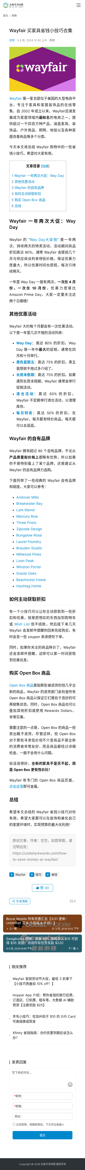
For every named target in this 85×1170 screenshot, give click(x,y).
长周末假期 (25, 375)
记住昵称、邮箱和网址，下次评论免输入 (39, 1124)
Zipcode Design (29, 529)
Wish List (22, 624)
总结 (16, 206)
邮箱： (19, 1106)
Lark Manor (25, 510)
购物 (52, 40)
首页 (5, 15)
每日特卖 (24, 413)
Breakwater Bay (29, 503)
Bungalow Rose (29, 535)
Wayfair (15, 98)
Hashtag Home (28, 586)
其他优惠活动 (23, 182)
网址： (19, 1116)
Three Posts (26, 523)
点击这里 (16, 786)
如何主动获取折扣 (26, 194)
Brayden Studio (29, 548)
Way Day (24, 343)
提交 (42, 1135)
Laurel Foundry (28, 542)
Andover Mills (27, 497)
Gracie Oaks (26, 573)
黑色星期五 (25, 362)
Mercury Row (27, 516)
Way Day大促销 (43, 240)
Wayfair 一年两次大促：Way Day (38, 176)
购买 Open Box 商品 (28, 200)
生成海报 (21, 901)
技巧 (38, 874)
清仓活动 (25, 394)
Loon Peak (25, 561)
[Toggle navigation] (78, 5)
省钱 (54, 874)
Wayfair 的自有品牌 (28, 188)
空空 (12, 40)
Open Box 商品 (21, 685)
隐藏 (45, 166)
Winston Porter (28, 567)
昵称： (19, 1096)
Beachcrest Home (31, 580)
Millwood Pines (28, 554)
